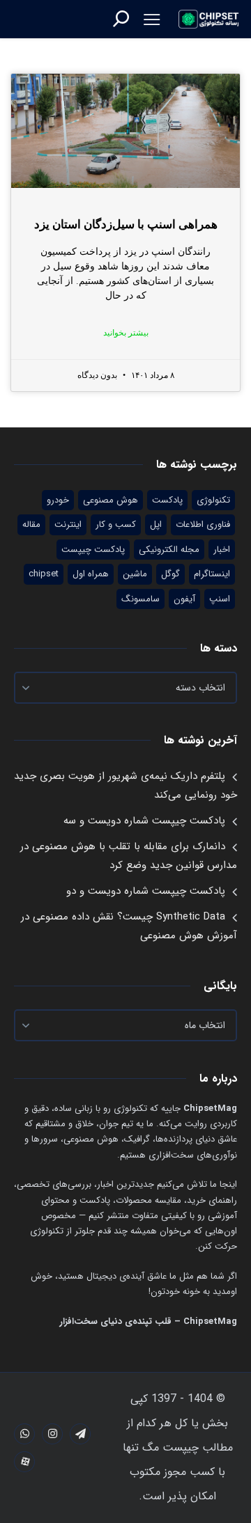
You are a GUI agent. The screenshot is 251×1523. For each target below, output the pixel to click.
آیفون (184, 599)
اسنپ (219, 599)
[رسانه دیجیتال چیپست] (209, 19)
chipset (44, 574)
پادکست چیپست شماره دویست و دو (145, 891)
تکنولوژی (213, 500)
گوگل (170, 574)
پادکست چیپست (93, 549)
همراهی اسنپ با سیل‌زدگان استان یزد (126, 224)
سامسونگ (140, 599)
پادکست (167, 500)
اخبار (221, 549)
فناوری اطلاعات (203, 524)
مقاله (31, 524)
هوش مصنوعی (110, 500)
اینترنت (68, 524)
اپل (156, 524)
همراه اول (91, 574)
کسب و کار (116, 524)
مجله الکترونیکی (169, 549)
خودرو (58, 500)
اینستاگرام (212, 574)
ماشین (135, 574)
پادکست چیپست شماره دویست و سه (144, 820)
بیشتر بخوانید (126, 333)
